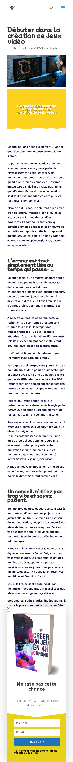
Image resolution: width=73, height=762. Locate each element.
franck (19, 48)
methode (51, 48)
